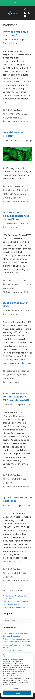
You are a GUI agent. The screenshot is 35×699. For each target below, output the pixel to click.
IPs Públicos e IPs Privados (13, 134)
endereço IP (11, 190)
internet (23, 190)
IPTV (17, 284)
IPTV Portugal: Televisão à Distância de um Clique (16, 216)
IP (6, 374)
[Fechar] (31, 654)
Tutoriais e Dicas (14, 110)
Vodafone (13, 117)
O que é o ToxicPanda (12, 651)
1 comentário (12, 382)
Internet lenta (13, 113)
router (22, 374)
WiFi (22, 117)
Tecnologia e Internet (17, 280)
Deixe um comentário (17, 121)
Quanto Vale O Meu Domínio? (15, 602)
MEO (24, 113)
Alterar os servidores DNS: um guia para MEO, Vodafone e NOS (16, 397)
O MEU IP (27, 13)
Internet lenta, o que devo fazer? (15, 33)
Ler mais (7, 102)
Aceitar (17, 693)
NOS (5, 117)
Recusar (17, 689)
